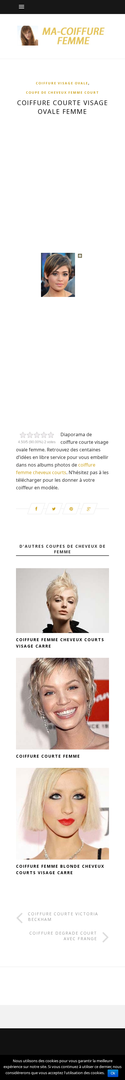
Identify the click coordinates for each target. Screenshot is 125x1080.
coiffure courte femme (48, 756)
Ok (113, 1073)
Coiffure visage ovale (62, 83)
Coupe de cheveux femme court (62, 92)
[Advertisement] (62, 181)
